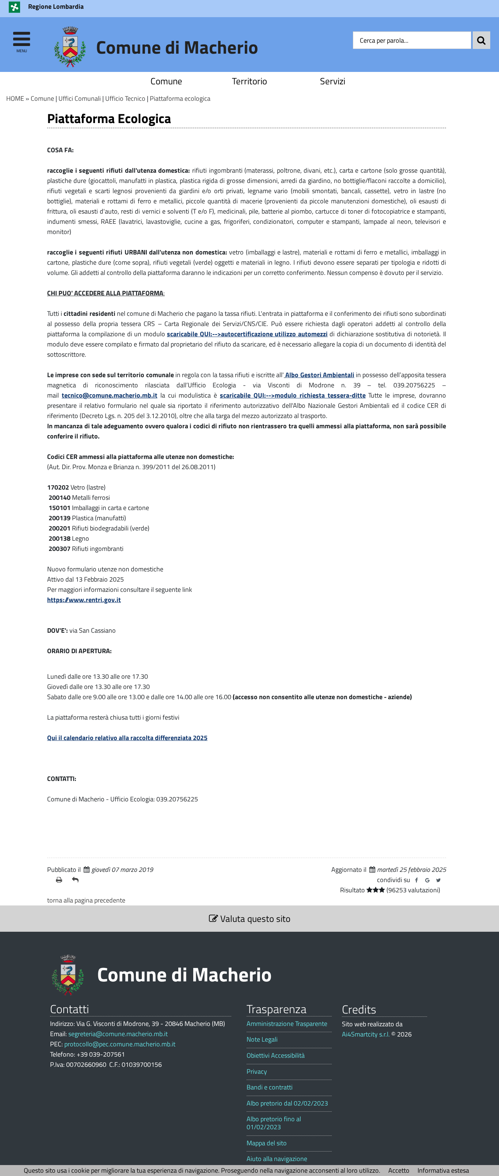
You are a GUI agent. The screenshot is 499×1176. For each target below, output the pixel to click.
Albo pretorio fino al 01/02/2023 (274, 1123)
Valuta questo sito (254, 918)
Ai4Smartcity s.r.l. (366, 1034)
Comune (166, 81)
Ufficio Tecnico (125, 98)
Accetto (399, 1170)
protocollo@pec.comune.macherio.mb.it (119, 1044)
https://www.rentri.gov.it (84, 600)
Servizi (332, 81)
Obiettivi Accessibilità (276, 1055)
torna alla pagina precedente (86, 900)
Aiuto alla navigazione (277, 1159)
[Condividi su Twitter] (438, 880)
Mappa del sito (267, 1143)
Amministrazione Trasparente (287, 1024)
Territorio (249, 81)
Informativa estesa (443, 1170)
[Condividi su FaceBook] (416, 880)
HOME (15, 98)
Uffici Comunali (79, 98)
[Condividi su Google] (427, 880)
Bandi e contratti (270, 1087)
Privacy (257, 1072)
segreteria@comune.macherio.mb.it (118, 1034)
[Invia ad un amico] (77, 880)
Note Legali (262, 1039)
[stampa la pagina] (61, 880)
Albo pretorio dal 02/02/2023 (287, 1103)
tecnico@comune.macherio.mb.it (109, 395)
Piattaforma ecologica (180, 98)
